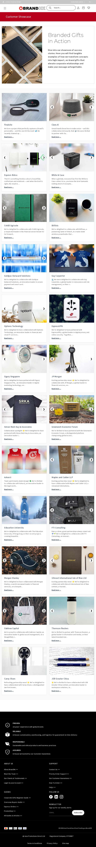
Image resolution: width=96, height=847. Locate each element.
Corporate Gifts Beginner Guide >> (17, 798)
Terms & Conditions (34, 843)
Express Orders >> (11, 807)
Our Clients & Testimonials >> (15, 778)
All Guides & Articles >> (13, 816)
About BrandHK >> (11, 770)
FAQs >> (52, 787)
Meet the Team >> (11, 774)
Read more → (9, 137)
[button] (4, 8)
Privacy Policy (52, 843)
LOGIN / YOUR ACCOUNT (13, 2)
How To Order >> (55, 783)
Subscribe (78, 812)
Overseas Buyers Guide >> (14, 802)
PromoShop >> (9, 811)
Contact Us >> (54, 770)
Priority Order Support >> (59, 774)
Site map (65, 843)
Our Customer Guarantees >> (60, 778)
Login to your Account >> (13, 783)
